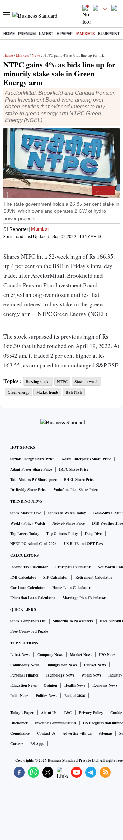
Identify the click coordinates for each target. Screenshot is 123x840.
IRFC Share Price (73, 469)
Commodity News (24, 664)
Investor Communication (55, 723)
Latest (46, 33)
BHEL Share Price (79, 479)
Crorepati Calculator (73, 567)
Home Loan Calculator (71, 587)
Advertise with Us (77, 733)
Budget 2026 (74, 695)
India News (19, 695)
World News (91, 675)
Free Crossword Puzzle (29, 631)
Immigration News (61, 664)
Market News (81, 654)
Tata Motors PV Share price (33, 479)
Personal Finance (24, 675)
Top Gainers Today (62, 533)
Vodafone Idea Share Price (76, 489)
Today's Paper (22, 712)
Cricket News (95, 664)
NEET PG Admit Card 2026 (33, 543)
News (36, 55)
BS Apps (37, 743)
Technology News (60, 675)
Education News (23, 685)
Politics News (46, 695)
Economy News (104, 685)
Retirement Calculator (93, 577)
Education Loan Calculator (32, 597)
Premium (27, 33)
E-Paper (65, 33)
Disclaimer (19, 723)
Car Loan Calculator (27, 587)
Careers (16, 743)
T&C (68, 712)
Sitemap (105, 733)
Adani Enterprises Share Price (86, 459)
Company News (50, 654)
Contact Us (46, 733)
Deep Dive (93, 533)
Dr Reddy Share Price (28, 489)
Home (9, 33)
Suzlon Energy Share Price (32, 459)
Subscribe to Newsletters (73, 621)
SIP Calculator (55, 577)
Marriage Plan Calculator (84, 597)
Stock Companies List (28, 621)
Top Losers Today (24, 533)
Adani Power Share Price (31, 469)
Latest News (20, 654)
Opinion (50, 685)
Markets (85, 33)
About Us (48, 712)
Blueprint (109, 33)
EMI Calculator (23, 577)
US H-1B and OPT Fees (83, 543)
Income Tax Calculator (29, 567)
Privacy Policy (91, 712)
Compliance (20, 733)
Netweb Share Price (68, 523)
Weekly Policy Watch (27, 523)
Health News (74, 685)
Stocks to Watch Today (67, 513)
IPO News (107, 654)
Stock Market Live (25, 513)
